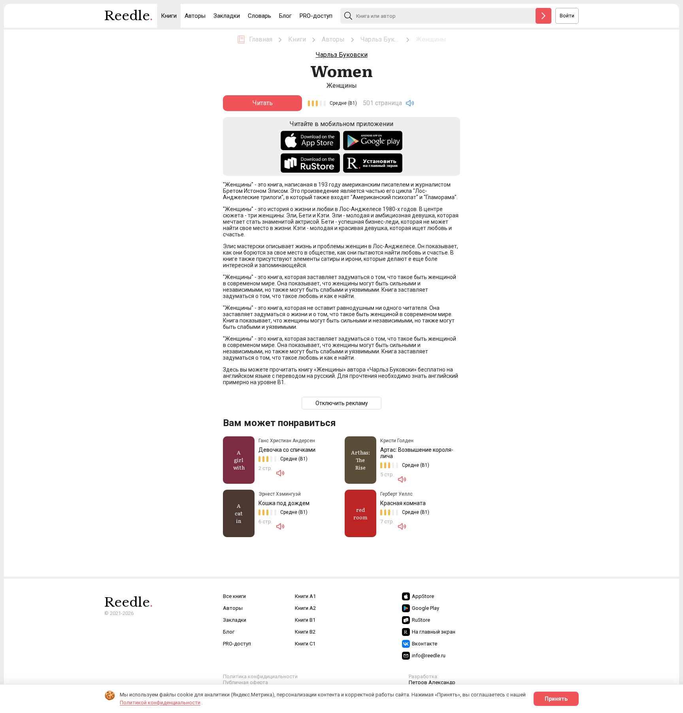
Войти (567, 16)
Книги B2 (305, 632)
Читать (263, 103)
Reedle (128, 16)
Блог (285, 15)
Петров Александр (432, 682)
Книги (169, 15)
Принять (556, 699)
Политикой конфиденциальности (160, 702)
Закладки (226, 15)
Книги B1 (305, 620)
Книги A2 (305, 608)
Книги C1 (305, 644)
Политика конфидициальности (260, 676)
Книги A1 (305, 596)
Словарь (259, 15)
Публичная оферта (245, 682)
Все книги (234, 596)
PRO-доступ (316, 15)
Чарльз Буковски (342, 54)
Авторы (195, 15)
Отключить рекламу (341, 403)
